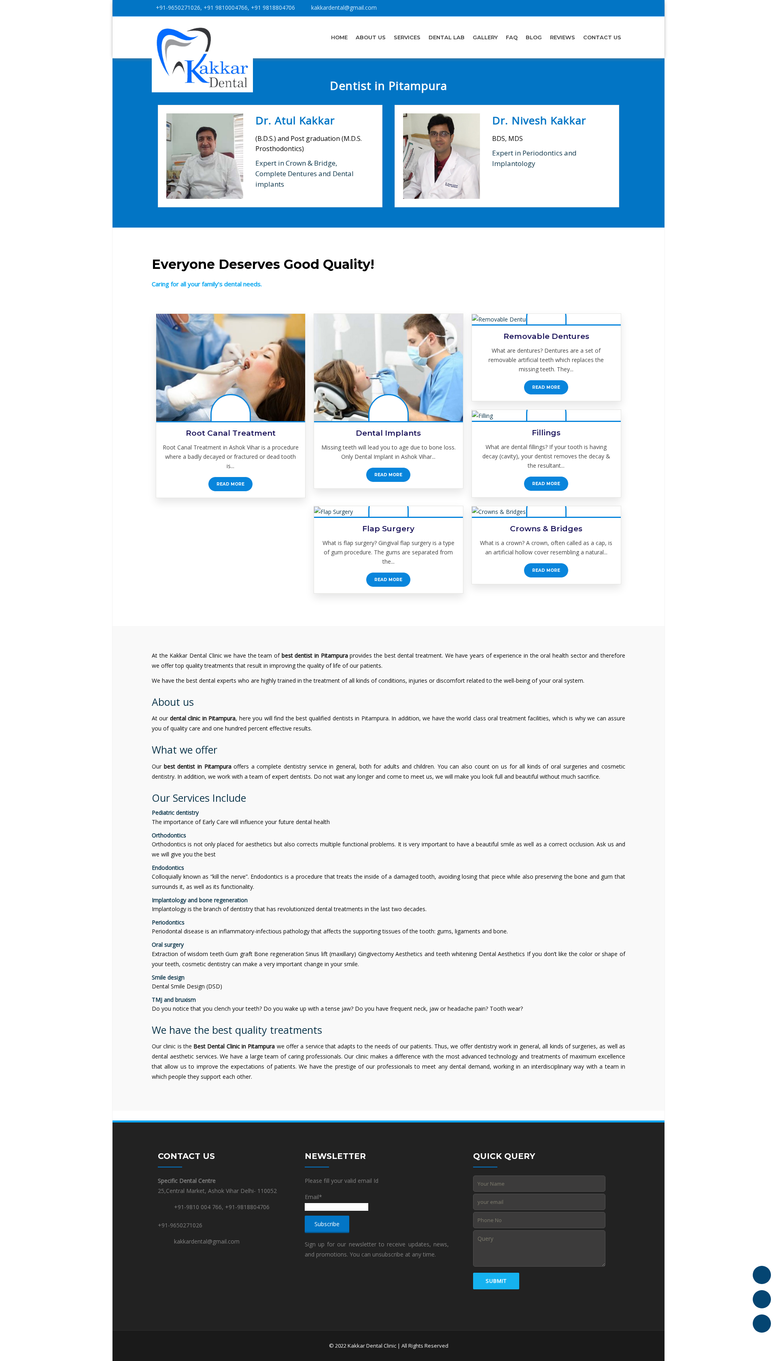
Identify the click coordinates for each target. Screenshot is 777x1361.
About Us (371, 37)
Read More (230, 484)
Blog (534, 37)
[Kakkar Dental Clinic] (202, 57)
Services (407, 37)
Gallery (485, 37)
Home (339, 37)
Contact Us (602, 37)
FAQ (512, 37)
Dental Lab (447, 37)
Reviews (562, 37)
